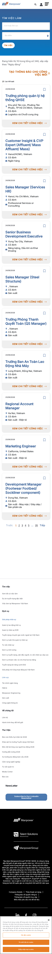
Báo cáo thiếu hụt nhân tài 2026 (14, 737)
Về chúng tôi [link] (8, 710)
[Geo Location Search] (47, 36)
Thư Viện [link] (6, 730)
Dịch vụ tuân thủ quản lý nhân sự (15, 640)
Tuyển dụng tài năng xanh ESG (14, 665)
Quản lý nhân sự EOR (10, 630)
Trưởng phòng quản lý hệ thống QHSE (25, 98)
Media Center (7, 772)
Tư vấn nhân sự (8, 645)
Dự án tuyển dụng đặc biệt (12, 599)
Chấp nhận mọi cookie (26, 949)
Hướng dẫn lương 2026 (11, 752)
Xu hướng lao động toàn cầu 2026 (15, 757)
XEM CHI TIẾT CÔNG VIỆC (27, 123)
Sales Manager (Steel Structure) (22, 279)
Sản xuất (5, 698)
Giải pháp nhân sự (9, 619)
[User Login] (41, 5)
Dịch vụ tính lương (9, 650)
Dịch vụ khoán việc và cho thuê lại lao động (19, 660)
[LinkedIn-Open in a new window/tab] (17, 915)
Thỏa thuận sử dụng (33, 892)
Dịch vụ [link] (5, 611)
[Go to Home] (11, 4)
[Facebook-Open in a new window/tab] (26, 915)
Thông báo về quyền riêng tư (26, 895)
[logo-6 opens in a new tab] (26, 848)
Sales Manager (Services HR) (25, 189)
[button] (47, 4)
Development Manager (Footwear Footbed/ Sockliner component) (23, 488)
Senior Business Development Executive (24, 234)
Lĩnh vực (5, 677)
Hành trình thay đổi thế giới (12, 722)
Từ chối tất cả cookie (26, 942)
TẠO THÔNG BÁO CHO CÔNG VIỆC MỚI (28, 73)
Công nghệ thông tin (10, 703)
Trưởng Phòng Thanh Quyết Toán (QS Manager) (26, 321)
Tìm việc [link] (6, 586)
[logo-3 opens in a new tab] (26, 834)
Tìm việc (8, 45)
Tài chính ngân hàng (10, 683)
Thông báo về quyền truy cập (25, 897)
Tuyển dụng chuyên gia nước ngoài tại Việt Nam (21, 635)
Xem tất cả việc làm (10, 594)
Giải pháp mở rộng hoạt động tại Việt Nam (18, 670)
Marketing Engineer (20, 446)
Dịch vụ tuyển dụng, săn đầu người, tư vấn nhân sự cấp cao (25, 655)
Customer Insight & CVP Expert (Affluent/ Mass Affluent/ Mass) (24, 145)
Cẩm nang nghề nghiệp (11, 762)
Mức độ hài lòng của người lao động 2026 (18, 747)
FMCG (4, 688)
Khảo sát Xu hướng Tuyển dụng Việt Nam (18, 742)
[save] (44, 89)
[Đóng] (49, 920)
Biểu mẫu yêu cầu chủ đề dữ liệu (26, 900)
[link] (26, 915)
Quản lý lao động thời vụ (11, 625)
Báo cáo (5, 777)
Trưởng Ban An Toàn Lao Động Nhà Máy (24, 364)
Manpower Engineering (11, 693)
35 (36, 525)
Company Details (15, 892)
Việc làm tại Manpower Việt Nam (15, 603)
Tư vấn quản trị (8, 767)
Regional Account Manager (19, 406)
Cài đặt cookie (26, 935)
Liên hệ (5, 717)
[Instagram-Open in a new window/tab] (34, 915)
